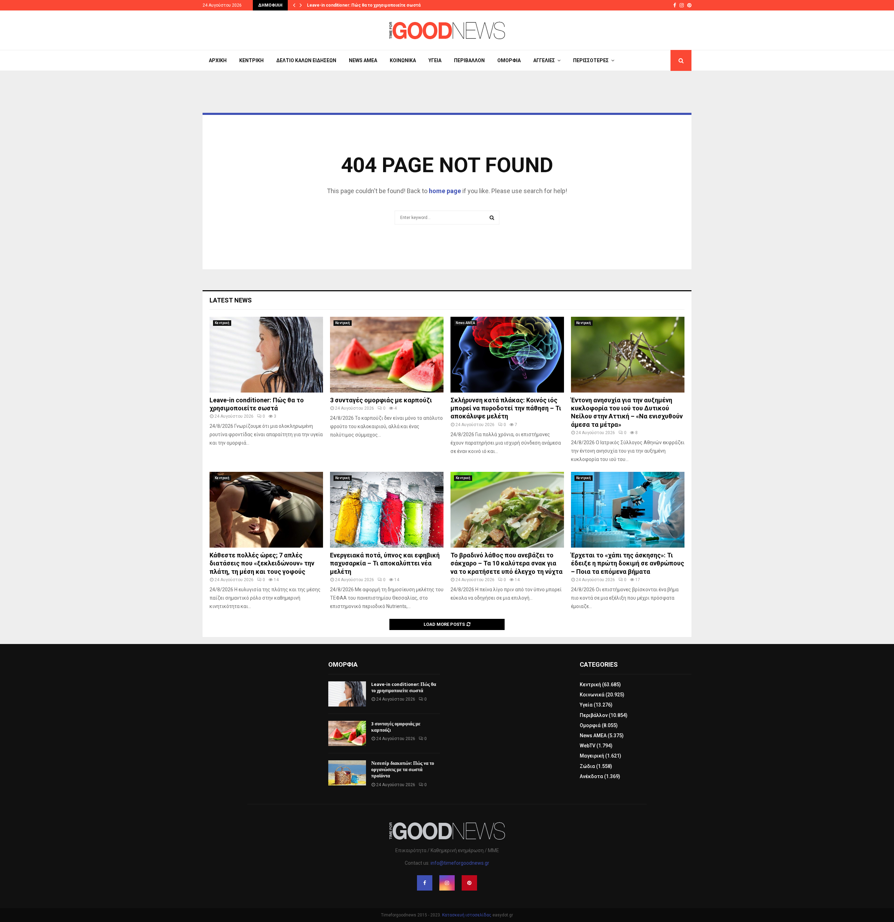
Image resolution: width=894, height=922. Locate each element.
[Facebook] (424, 883)
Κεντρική (251, 60)
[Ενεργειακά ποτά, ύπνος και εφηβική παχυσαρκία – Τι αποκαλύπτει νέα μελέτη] (387, 510)
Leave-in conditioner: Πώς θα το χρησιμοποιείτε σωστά (363, 5)
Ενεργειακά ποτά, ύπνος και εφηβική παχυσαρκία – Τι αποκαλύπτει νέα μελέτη (385, 563)
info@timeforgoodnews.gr (460, 863)
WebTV (587, 745)
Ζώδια (587, 766)
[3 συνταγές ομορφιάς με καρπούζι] (387, 355)
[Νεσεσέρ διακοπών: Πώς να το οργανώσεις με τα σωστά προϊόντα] (347, 772)
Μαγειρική (592, 756)
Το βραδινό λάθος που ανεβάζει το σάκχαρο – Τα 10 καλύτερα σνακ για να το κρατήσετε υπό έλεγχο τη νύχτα (506, 563)
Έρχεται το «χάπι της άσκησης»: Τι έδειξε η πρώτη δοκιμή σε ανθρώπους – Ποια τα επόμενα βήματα (627, 563)
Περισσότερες (591, 60)
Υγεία (434, 60)
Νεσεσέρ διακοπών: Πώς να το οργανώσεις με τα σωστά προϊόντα (402, 769)
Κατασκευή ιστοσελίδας (466, 915)
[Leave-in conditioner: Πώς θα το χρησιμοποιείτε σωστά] (266, 355)
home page (445, 191)
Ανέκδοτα (591, 776)
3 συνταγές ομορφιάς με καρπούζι (381, 400)
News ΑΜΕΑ (363, 60)
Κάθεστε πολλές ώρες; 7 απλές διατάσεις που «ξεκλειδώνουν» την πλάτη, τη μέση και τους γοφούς (262, 563)
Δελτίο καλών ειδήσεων (306, 60)
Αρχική (218, 60)
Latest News (231, 300)
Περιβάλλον (469, 60)
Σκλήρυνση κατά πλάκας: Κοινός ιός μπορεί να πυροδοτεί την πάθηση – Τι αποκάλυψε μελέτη (505, 408)
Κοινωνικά (403, 60)
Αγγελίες (544, 60)
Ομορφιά (509, 60)
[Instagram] (447, 883)
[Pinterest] (469, 883)
